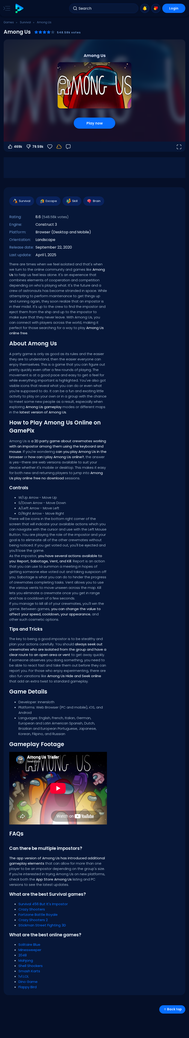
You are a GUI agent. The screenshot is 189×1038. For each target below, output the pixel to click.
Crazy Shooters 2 (33, 919)
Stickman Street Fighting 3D (42, 925)
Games (9, 22)
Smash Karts (29, 971)
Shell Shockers (30, 965)
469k (18, 146)
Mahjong (25, 960)
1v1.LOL (23, 976)
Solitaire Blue (29, 944)
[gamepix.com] (19, 8)
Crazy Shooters (31, 909)
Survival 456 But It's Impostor (43, 904)
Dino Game (28, 981)
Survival (25, 22)
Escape (51, 201)
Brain (96, 201)
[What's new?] (144, 8)
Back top (174, 1009)
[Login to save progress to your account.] (59, 146)
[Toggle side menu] (6, 8)
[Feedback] (68, 146)
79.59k (37, 146)
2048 (22, 955)
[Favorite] (155, 8)
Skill (75, 201)
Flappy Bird (27, 987)
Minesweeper (29, 949)
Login (173, 8)
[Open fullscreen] (179, 146)
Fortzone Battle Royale (38, 914)
